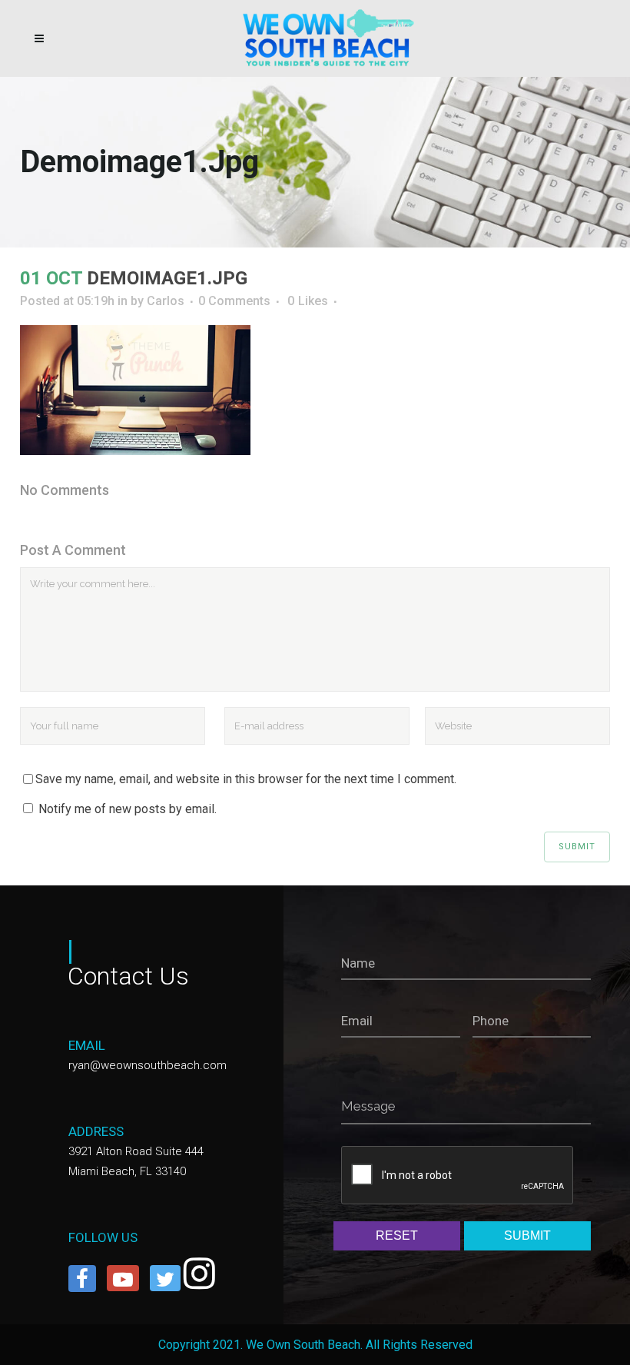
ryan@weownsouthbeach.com (147, 1065)
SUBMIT (527, 1235)
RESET (397, 1235)
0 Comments (234, 301)
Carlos (165, 301)
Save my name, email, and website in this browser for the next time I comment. (245, 779)
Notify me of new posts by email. (127, 809)
